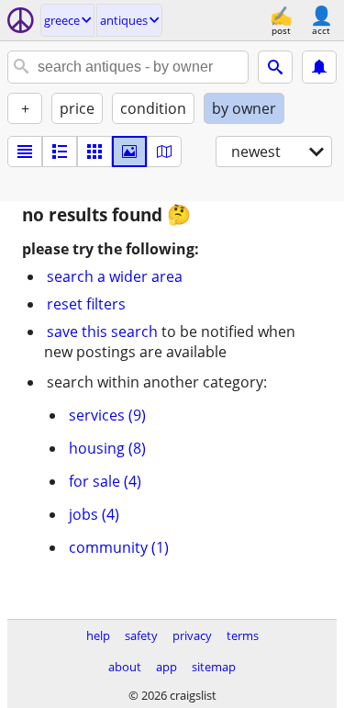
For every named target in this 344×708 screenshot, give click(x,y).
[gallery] (129, 151)
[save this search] (319, 67)
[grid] (94, 151)
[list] (24, 151)
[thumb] (59, 151)
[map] (164, 151)
